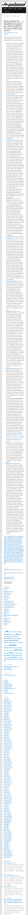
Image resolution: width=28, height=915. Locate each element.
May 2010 (6, 808)
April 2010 (6, 810)
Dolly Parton (14, 541)
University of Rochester (19, 659)
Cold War (19, 540)
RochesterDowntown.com (10, 688)
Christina (18, 638)
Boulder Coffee (12, 634)
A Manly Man (10, 537)
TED (12, 659)
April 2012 (6, 775)
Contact (19, 8)
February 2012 (7, 778)
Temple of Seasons (8, 669)
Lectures (6, 609)
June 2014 (6, 733)
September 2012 (7, 767)
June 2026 (6, 699)
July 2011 (6, 787)
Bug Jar (19, 634)
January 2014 (7, 741)
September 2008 (7, 840)
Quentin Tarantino (11, 553)
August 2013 (6, 749)
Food (5, 599)
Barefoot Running (8, 591)
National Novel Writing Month (10, 615)
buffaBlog (6, 680)
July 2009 (6, 824)
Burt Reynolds (10, 540)
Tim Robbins (15, 559)
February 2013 (7, 759)
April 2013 (6, 756)
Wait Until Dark (19, 560)
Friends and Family (8, 602)
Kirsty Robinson (10, 547)
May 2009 (6, 827)
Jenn (14, 545)
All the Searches (7, 863)
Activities (6, 588)
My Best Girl (9, 551)
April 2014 (6, 737)
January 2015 (7, 722)
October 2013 (7, 746)
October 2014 (7, 727)
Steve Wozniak (17, 556)
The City (6, 691)
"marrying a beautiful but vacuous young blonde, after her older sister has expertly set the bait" (15, 436)
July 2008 (6, 843)
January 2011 (7, 795)
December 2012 (7, 762)
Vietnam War (12, 560)
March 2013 (6, 757)
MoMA (5, 551)
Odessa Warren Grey (8, 552)
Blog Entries (10, 536)
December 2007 (7, 854)
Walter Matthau (7, 562)
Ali (7, 631)
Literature (6, 610)
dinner (21, 642)
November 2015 (7, 707)
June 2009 (6, 825)
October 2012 (7, 765)
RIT (10, 657)
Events (10, 8)
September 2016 (7, 702)
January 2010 (7, 814)
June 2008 (6, 844)
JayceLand (7, 861)
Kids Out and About (8, 685)
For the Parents (17, 536)
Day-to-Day (6, 598)
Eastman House (8, 648)
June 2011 (6, 789)
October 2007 (7, 857)
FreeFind (11, 578)
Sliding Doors (14, 555)
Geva (21, 647)
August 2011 (6, 786)
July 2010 (6, 805)
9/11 (4, 631)
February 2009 (7, 832)
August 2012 (6, 768)
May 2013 (6, 754)
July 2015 (6, 713)
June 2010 (6, 806)
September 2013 (7, 748)
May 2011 (6, 790)
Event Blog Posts (7, 569)
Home (5, 8)
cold (14, 642)
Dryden (18, 541)
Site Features (7, 621)
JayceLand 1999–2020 (9, 875)
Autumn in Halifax (17, 631)
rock (19, 657)
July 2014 (6, 732)
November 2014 (7, 726)
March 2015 (6, 719)
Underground (6, 560)
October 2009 (7, 819)
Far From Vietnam (14, 543)
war (5, 661)
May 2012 (6, 773)
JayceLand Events (8, 607)
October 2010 (7, 800)
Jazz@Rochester (7, 684)
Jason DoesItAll (7, 668)
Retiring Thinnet (7, 886)
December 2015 (7, 705)
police (5, 657)
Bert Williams (10, 110)
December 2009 (7, 816)
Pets (5, 617)
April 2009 (6, 829)
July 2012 (6, 770)
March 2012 (6, 776)
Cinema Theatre (8, 642)
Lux (14, 653)
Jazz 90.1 (6, 682)
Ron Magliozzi (18, 553)
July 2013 (6, 751)
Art (4, 590)
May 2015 (6, 716)
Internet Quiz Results (9, 605)
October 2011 (7, 784)
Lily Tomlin (17, 547)
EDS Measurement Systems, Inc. (11, 666)
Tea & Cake (10, 557)
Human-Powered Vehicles (10, 604)
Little (11, 548)
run (21, 657)
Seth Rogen (8, 555)
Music (5, 613)
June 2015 (6, 714)
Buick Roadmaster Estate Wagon (11, 636)
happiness (12, 650)
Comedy (6, 596)
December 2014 (7, 724)
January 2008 (7, 852)
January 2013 (7, 760)
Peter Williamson (16, 552)
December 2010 (7, 797)
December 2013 (7, 743)
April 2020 (6, 700)
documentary (6, 645)
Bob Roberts (16, 539)
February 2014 (7, 740)
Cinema (15, 540)
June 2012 (6, 772)
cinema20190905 (13, 640)
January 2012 (7, 779)
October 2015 (7, 708)
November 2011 (7, 783)
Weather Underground (15, 562)
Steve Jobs (11, 556)
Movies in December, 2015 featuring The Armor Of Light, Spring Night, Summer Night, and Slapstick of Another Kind (13, 901)
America (10, 631)
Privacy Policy (7, 11)
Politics (5, 620)
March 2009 (6, 830)
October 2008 (7, 838)
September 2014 (7, 729)
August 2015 (6, 711)
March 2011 (6, 792)
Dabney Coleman (7, 541)
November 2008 (7, 836)
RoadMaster (14, 657)
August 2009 (6, 822)
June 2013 (6, 752)
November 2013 (7, 745)
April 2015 (6, 718)
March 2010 (6, 811)
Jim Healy (6, 653)
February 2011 (7, 794)
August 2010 (6, 803)
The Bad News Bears (18, 557)
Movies (22, 536)
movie (16, 653)
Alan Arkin (15, 537)
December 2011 (7, 781)
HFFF (16, 650)
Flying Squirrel (16, 647)
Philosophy (6, 618)
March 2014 (6, 738)
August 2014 (6, 730)
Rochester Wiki (7, 687)
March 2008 (6, 849)
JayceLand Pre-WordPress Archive (11, 572)
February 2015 (7, 721)
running (5, 659)
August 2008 (6, 841)
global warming (7, 650)
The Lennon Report (8, 559)
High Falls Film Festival (12, 544)
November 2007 (7, 855)
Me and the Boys (11, 549)
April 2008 (6, 848)
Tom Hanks (20, 559)
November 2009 (7, 817)
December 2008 (7, 835)
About (15, 8)
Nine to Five (15, 551)
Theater (5, 623)
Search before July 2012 (9, 577)
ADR (7, 195)
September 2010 (7, 802)
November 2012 (7, 764)
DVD (9, 543)
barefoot (6, 634)
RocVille (6, 690)
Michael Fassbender (19, 549)
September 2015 (7, 710)
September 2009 (7, 821)
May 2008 (6, 846)
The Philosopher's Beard (9, 675)
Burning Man (7, 594)
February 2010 (7, 813)
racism (8, 657)
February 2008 (7, 851)
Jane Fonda (10, 545)
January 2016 (7, 703)
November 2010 (7, 798)
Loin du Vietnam (16, 548)
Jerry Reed (18, 545)
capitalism (13, 638)
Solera (9, 659)
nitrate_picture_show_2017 (15, 655)
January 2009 (7, 833)
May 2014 (6, 735)
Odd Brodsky (21, 551)
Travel (5, 624)
